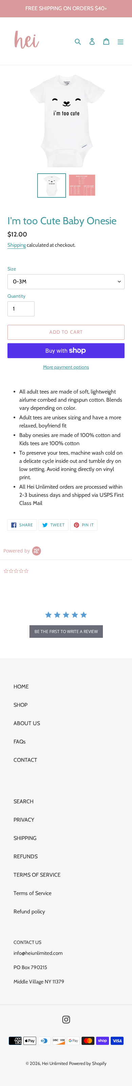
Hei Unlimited (55, 1063)
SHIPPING (25, 838)
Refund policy (29, 911)
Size (11, 269)
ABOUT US (27, 723)
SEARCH (24, 801)
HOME (21, 686)
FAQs (20, 741)
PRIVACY (24, 820)
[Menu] (120, 41)
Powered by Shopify (88, 1063)
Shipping (16, 245)
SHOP (20, 705)
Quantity (16, 296)
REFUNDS (26, 856)
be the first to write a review (66, 631)
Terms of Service (32, 893)
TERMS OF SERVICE (37, 875)
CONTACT (25, 760)
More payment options (66, 367)
